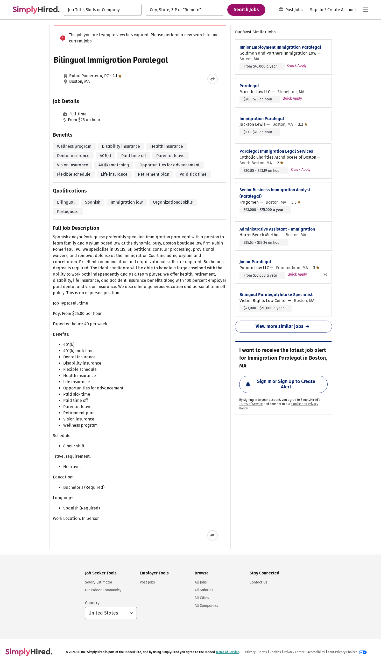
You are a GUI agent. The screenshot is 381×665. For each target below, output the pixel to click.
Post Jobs (293, 9)
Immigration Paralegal (261, 118)
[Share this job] (212, 79)
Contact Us (258, 582)
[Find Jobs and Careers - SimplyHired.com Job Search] (36, 10)
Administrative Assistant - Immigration (277, 229)
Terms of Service (251, 404)
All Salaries (204, 590)
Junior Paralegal (255, 261)
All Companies (206, 605)
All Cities (202, 598)
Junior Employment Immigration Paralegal (280, 47)
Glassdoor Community (103, 590)
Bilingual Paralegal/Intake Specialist (276, 294)
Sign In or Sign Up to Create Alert (286, 384)
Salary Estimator (98, 582)
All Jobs (201, 582)
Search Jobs (246, 9)
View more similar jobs (280, 326)
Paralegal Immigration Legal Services (276, 151)
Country (92, 602)
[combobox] (103, 10)
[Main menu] (365, 10)
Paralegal (249, 85)
